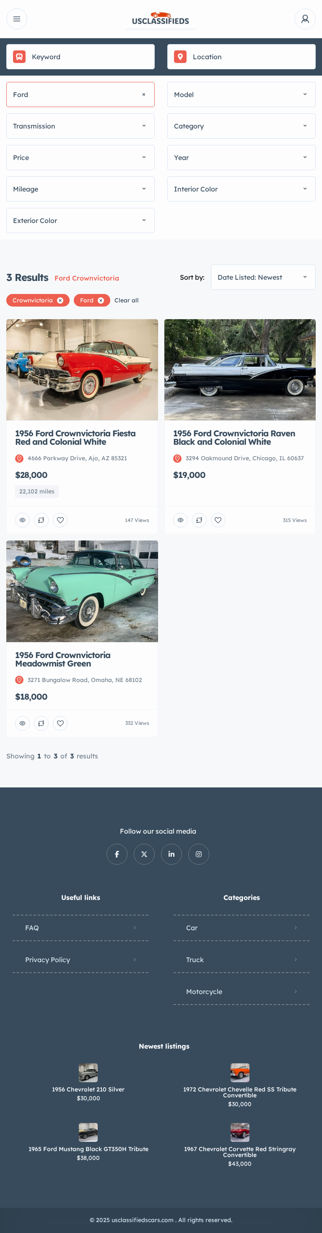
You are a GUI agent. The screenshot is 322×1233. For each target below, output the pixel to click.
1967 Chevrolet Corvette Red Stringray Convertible (240, 1152)
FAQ (32, 927)
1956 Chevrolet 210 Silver (88, 1089)
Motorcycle (204, 991)
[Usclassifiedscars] (161, 19)
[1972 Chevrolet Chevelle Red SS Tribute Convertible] (240, 1072)
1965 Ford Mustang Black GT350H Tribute (88, 1149)
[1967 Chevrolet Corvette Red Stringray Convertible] (240, 1132)
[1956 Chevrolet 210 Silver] (88, 1072)
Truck (195, 959)
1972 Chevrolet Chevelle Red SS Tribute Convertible (239, 1092)
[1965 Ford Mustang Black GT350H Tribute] (88, 1132)
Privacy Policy (47, 959)
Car (191, 927)
